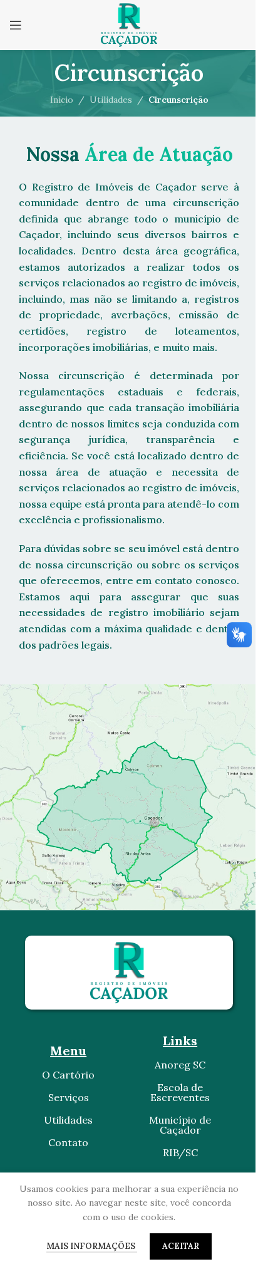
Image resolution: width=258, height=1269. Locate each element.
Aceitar (180, 1246)
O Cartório (68, 1074)
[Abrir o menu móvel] (15, 25)
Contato (68, 1142)
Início (61, 99)
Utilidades (111, 99)
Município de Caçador (180, 1125)
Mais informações (91, 1246)
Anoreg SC (180, 1064)
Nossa (129, 154)
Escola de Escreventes (180, 1092)
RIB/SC (180, 1152)
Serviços (68, 1097)
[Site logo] (129, 24)
